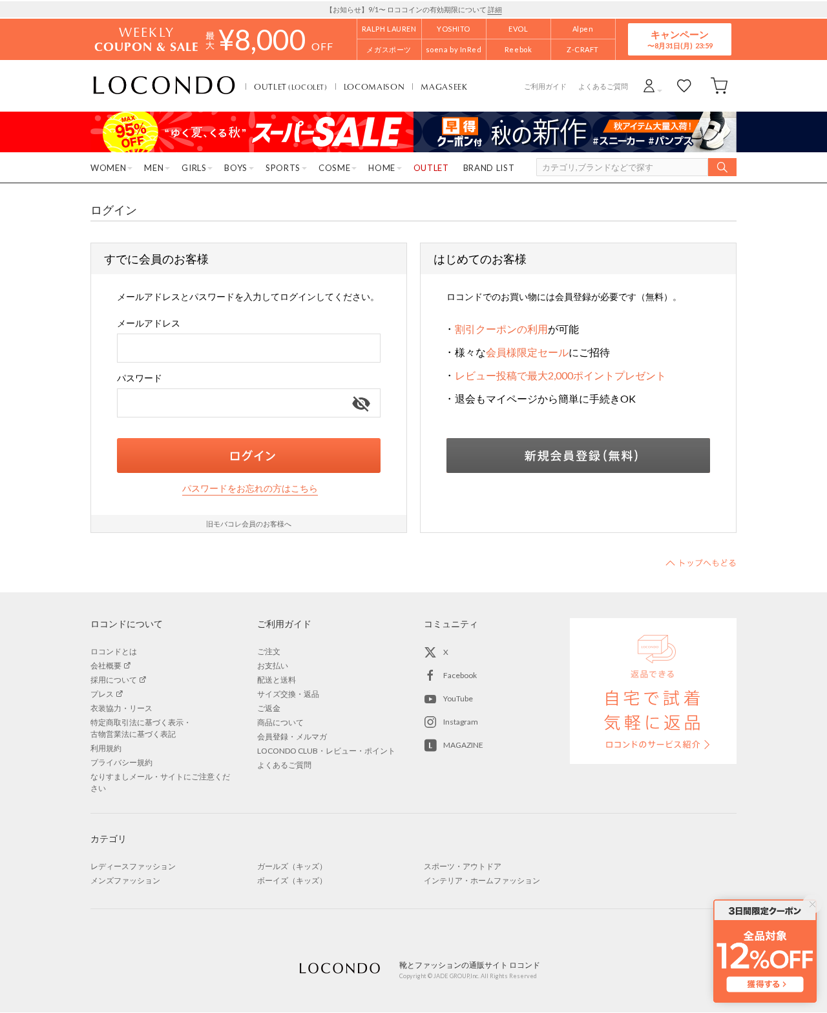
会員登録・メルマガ (292, 736)
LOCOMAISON (374, 86)
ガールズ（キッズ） (292, 866)
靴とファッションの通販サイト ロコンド (164, 85)
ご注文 (268, 651)
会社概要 (105, 665)
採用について (113, 680)
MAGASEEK (444, 86)
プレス (102, 694)
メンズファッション (125, 880)
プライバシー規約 (121, 762)
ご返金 (268, 708)
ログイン (249, 455)
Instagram (460, 722)
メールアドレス (148, 322)
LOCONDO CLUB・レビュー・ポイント (326, 751)
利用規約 (105, 748)
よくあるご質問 (603, 86)
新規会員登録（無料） (578, 455)
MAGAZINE (463, 745)
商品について (280, 722)
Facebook (460, 675)
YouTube (458, 698)
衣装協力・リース (121, 708)
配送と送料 (276, 680)
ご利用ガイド (545, 86)
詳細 (495, 9)
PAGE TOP (701, 563)
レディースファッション (133, 866)
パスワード (139, 377)
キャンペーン (680, 39)
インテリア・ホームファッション (482, 880)
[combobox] (249, 348)
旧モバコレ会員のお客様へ (248, 523)
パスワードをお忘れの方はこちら (250, 488)
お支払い (272, 665)
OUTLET (291, 86)
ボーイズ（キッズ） (292, 880)
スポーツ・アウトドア (462, 866)
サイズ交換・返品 (288, 694)
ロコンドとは (113, 651)
